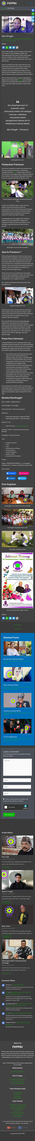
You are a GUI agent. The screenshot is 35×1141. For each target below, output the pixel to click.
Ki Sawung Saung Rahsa (17, 1071)
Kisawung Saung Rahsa (12, 711)
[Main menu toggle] (31, 3)
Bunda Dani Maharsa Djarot (13, 659)
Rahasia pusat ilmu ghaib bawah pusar (20, 1013)
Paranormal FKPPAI (7, 39)
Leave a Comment (11, 40)
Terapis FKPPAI (17, 39)
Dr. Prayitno (17, 1110)
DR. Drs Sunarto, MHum (17, 1108)
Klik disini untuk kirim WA (21, 426)
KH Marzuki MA (17, 1094)
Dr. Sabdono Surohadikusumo (17, 1079)
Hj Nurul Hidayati (17, 1116)
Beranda (4, 8)
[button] (27, 3)
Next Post (17, 629)
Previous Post (17, 624)
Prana (14, 172)
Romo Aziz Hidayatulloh (17, 1083)
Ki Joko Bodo (17, 1098)
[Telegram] (33, 17)
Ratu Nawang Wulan (11, 685)
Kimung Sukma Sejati (17, 985)
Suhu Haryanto (17, 1114)
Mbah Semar (6, 926)
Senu (28, 158)
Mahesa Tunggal (7, 891)
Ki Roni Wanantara (10, 737)
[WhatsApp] (33, 13)
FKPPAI (12, 3)
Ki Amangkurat (17, 1092)
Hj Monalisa (17, 1096)
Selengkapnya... (6, 867)
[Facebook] (33, 10)
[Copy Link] (33, 24)
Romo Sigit (5, 857)
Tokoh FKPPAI (26, 39)
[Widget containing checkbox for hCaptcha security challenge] (16, 807)
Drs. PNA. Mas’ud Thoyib (17, 1112)
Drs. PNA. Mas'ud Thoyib (17, 1081)
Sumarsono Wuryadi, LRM (17, 1106)
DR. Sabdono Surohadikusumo (17, 1105)
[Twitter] (33, 20)
